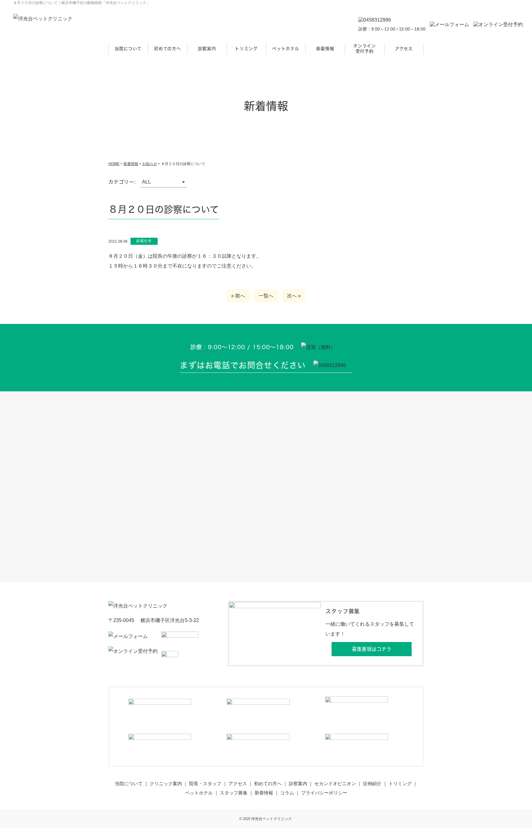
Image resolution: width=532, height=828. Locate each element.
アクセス (404, 48)
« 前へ (238, 295)
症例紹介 (372, 783)
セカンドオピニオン (335, 783)
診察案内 (207, 48)
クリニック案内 (166, 783)
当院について (128, 48)
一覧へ (266, 295)
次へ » (294, 295)
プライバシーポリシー (324, 792)
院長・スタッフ (205, 783)
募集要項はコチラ (371, 649)
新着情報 (325, 48)
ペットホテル (285, 48)
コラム (287, 792)
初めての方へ (167, 48)
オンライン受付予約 (364, 48)
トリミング (246, 48)
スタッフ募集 (234, 792)
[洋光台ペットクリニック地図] (266, 487)
